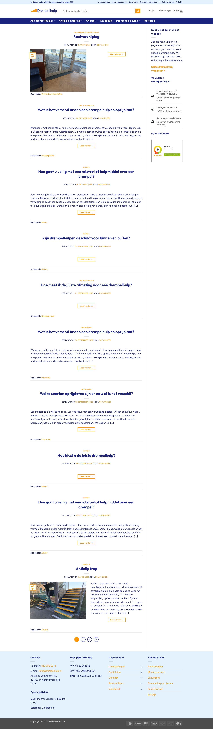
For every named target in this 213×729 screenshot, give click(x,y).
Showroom (133, 2)
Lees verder (116, 54)
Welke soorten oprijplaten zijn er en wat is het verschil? (86, 393)
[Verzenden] (137, 11)
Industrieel (114, 688)
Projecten (149, 20)
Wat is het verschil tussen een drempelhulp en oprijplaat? (86, 109)
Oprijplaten (115, 672)
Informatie (86, 328)
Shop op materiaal (69, 20)
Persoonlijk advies (127, 20)
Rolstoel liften (116, 683)
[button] (151, 11)
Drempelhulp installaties (86, 32)
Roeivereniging (86, 36)
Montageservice (119, 2)
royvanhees (103, 45)
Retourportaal (168, 2)
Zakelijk (179, 2)
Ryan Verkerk (102, 577)
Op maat (113, 677)
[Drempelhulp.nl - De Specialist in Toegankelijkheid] (43, 11)
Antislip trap (86, 568)
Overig (90, 20)
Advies (86, 167)
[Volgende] (96, 639)
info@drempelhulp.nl (50, 670)
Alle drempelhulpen (42, 20)
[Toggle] (141, 666)
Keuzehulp (106, 20)
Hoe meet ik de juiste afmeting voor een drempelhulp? (86, 284)
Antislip (86, 565)
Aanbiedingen (104, 2)
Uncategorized (86, 106)
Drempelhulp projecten (150, 2)
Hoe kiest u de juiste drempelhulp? (86, 455)
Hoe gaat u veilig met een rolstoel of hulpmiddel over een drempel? (86, 174)
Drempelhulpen (117, 666)
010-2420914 (48, 665)
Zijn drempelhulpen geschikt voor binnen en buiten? (86, 238)
